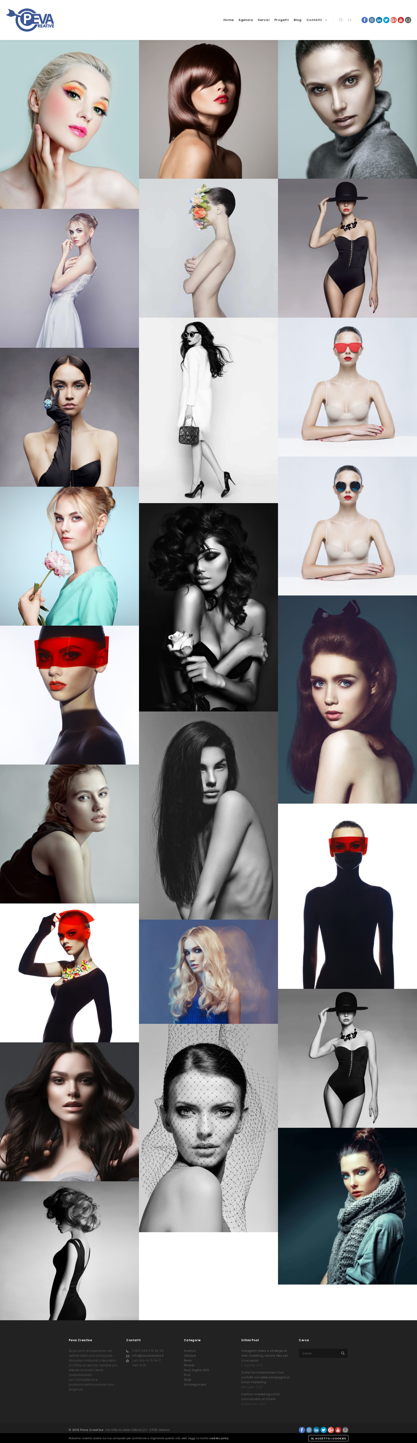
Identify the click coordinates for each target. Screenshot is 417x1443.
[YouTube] (401, 20)
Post (187, 1375)
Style (187, 1380)
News (188, 1360)
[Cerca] (341, 20)
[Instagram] (372, 20)
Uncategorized (195, 1384)
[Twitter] (386, 20)
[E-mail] (408, 20)
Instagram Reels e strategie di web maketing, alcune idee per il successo (264, 1355)
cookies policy (219, 1438)
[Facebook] (364, 20)
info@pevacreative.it (148, 1356)
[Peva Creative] (30, 20)
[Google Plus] (393, 20)
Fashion (190, 1351)
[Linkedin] (379, 20)
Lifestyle (190, 1356)
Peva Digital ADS (196, 1370)
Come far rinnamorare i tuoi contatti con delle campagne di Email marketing (265, 1377)
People (189, 1365)
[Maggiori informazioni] (349, 20)
